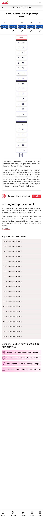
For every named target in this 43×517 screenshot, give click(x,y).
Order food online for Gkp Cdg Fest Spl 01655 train (23, 369)
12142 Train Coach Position (12, 331)
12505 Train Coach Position (12, 301)
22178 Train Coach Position (12, 306)
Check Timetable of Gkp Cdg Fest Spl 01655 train (23, 358)
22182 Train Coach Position (12, 321)
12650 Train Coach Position (12, 337)
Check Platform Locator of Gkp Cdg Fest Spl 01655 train (23, 364)
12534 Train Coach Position (12, 326)
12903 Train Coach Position (12, 261)
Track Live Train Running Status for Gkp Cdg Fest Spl (23, 352)
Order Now (36, 196)
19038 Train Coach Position (12, 241)
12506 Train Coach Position (12, 316)
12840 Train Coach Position (12, 311)
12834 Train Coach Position (12, 281)
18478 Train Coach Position (12, 296)
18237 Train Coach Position (12, 251)
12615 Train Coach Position (12, 271)
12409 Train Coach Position (12, 266)
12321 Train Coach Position (12, 276)
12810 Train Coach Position (12, 286)
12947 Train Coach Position (12, 246)
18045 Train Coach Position (12, 291)
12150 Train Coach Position (12, 256)
